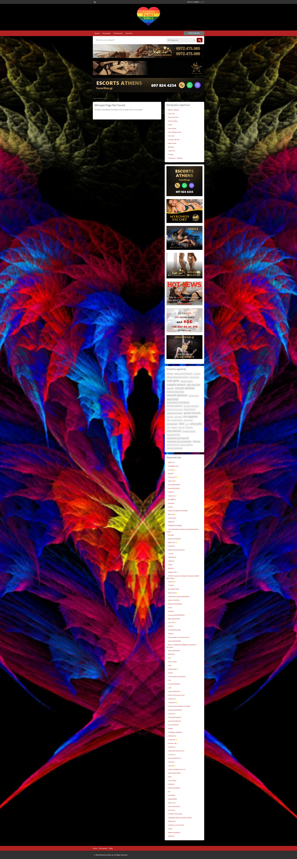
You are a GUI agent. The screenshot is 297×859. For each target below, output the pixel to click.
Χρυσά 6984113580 (174, 630)
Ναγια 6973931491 (174, 691)
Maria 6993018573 (174, 650)
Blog (111, 848)
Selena (170, 507)
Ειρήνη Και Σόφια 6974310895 (178, 511)
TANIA (170, 565)
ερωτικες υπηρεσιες (174, 448)
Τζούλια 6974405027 (174, 717)
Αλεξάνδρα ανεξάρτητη (175, 732)
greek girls (170, 417)
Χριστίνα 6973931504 (175, 710)
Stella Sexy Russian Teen (176, 751)
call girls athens (186, 381)
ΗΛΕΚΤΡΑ (171, 546)
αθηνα (196, 441)
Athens (170, 374)
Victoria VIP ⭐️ (173, 702)
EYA (169, 658)
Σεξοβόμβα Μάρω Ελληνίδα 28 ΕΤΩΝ (180, 818)
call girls (173, 380)
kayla (168, 420)
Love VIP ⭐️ (172, 622)
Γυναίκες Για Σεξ (189, 431)
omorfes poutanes (177, 420)
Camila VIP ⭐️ (172, 740)
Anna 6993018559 (174, 485)
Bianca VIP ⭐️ (172, 542)
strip (168, 427)
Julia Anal (171, 762)
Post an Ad (194, 33)
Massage (171, 147)
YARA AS (171, 492)
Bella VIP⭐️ (172, 514)
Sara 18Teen (172, 780)
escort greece (177, 395)
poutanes (172, 424)
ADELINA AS (172, 557)
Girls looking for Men (174, 132)
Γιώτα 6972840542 (174, 684)
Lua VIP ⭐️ (171, 470)
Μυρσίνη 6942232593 (175, 604)
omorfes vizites (188, 420)
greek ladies (178, 417)
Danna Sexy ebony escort (176, 695)
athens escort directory (183, 374)
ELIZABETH (172, 499)
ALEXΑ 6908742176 (174, 758)
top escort (181, 427)
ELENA (170, 673)
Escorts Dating (172, 121)
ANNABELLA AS (173, 466)
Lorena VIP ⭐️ (172, 477)
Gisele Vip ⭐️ (172, 496)
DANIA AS (171, 784)
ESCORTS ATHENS (178, 402)
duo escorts (193, 385)
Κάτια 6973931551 (174, 806)
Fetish (170, 125)
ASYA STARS (172, 662)
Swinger (170, 154)
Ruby (170, 777)
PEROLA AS (172, 736)
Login (201, 2)
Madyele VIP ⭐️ (173, 572)
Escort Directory (175, 392)
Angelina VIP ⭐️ (173, 669)
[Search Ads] (199, 40)
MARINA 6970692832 (175, 525)
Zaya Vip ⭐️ (172, 582)
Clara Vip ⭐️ (172, 754)
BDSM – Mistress (173, 110)
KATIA (170, 608)
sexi (187, 424)
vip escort (174, 431)
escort (170, 388)
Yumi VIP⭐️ (172, 766)
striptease (174, 427)
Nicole (170, 829)
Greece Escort (189, 410)
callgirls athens (176, 384)
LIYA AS (170, 553)
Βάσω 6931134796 (174, 619)
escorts (172, 399)
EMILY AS (171, 462)
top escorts (189, 427)
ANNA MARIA (172, 799)
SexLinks (129, 33)
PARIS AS (171, 836)
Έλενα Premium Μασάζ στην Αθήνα (179, 706)
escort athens (184, 388)
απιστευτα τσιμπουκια (186, 445)
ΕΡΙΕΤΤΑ (171, 568)
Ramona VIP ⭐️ (173, 743)
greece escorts (174, 413)
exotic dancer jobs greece (191, 406)
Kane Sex (171, 136)
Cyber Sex (171, 113)
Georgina (171, 503)
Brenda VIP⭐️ (172, 593)
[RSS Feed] (95, 2)
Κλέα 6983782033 (174, 488)
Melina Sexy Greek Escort (176, 550)
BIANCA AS (171, 821)
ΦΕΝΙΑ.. (170, 728)
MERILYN (171, 522)
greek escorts (192, 413)
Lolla (169, 688)
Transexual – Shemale (175, 158)
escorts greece (174, 406)
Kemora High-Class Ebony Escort (178, 637)
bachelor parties (194, 377)
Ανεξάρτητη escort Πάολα (176, 825)
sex (181, 423)
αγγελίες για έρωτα (178, 438)
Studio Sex (171, 151)
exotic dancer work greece (174, 409)
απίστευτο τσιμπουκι (173, 445)
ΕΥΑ (169, 680)
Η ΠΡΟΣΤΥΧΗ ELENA (175, 814)
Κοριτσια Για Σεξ (173, 435)
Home (95, 98)
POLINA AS (171, 747)
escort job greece (194, 396)
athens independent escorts (177, 377)
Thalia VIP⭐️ (172, 699)
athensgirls (197, 374)
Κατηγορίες (107, 33)
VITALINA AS (172, 518)
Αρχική (97, 33)
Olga (169, 665)
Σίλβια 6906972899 (174, 773)
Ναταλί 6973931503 (174, 721)
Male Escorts (172, 143)
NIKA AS (170, 626)
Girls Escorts (172, 128)
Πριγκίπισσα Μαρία (174, 788)
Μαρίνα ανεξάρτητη (174, 832)
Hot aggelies (190, 416)
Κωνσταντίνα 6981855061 (176, 615)
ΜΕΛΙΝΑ (171, 611)
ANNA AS (171, 561)
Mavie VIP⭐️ (172, 803)
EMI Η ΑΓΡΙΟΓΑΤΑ (173, 600)
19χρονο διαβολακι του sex (176, 769)
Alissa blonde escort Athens (177, 676)
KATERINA (171, 795)
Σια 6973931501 (173, 725)
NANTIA (170, 473)
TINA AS (170, 634)
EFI (169, 792)
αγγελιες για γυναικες (179, 441)
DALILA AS (171, 810)
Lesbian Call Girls (173, 139)
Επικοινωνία (118, 33)
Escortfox (171, 535)
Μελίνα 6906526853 (174, 641)
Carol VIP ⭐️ (172, 714)
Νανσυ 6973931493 (174, 539)
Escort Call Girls (173, 117)
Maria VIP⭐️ (172, 481)
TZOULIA (171, 585)
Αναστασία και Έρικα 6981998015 (179, 596)
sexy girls (196, 423)
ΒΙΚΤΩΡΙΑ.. (171, 654)
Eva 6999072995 (173, 589)
